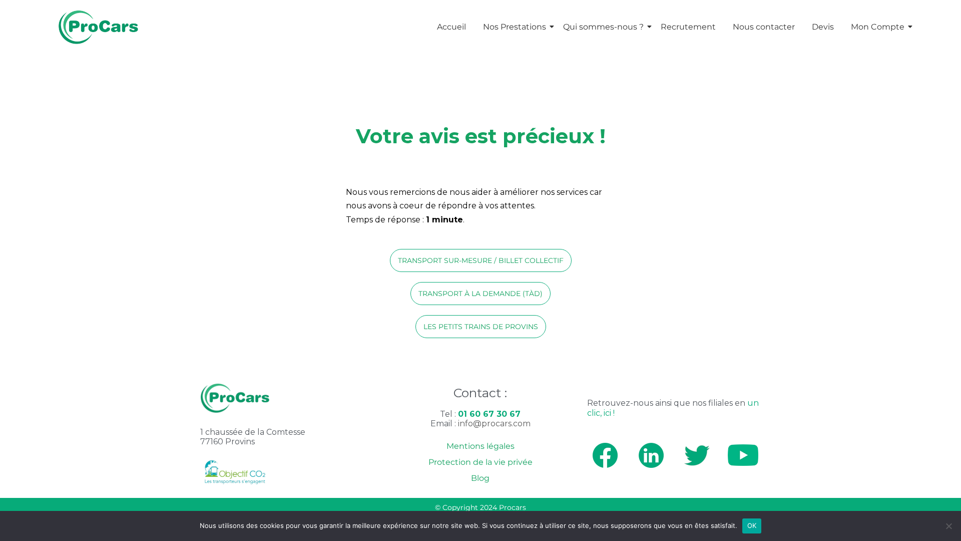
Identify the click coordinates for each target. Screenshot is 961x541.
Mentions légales (480, 446)
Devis (823, 27)
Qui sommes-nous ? (603, 27)
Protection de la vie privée (480, 462)
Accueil (451, 27)
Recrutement (688, 27)
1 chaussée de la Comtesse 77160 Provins (252, 436)
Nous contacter (764, 27)
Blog (480, 478)
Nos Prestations (514, 27)
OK (752, 525)
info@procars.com (494, 423)
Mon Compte (877, 27)
